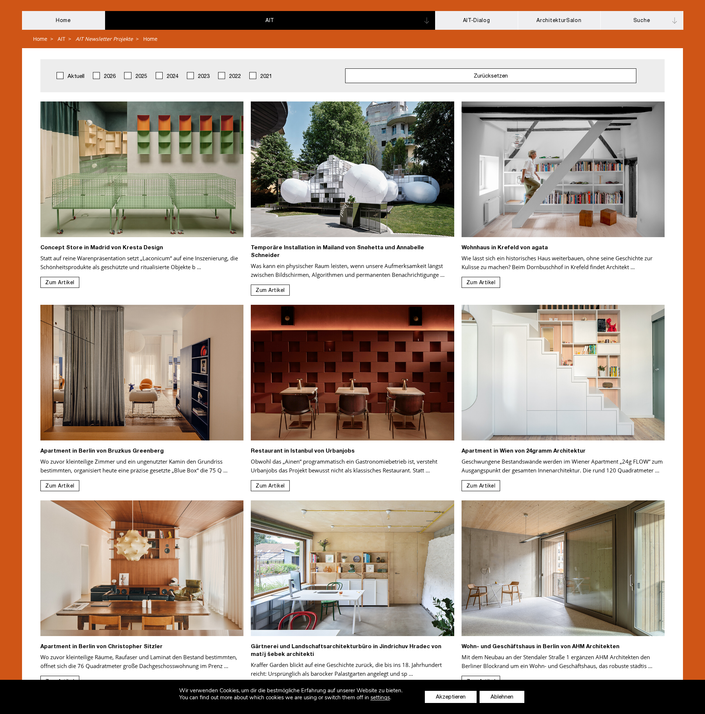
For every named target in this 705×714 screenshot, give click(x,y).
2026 (109, 76)
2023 (203, 76)
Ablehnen (502, 697)
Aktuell (75, 76)
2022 (234, 76)
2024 (171, 76)
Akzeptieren (451, 697)
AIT (61, 38)
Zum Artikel (60, 283)
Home (40, 38)
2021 (265, 76)
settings (380, 697)
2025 (140, 76)
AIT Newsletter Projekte (104, 38)
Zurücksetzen (491, 76)
